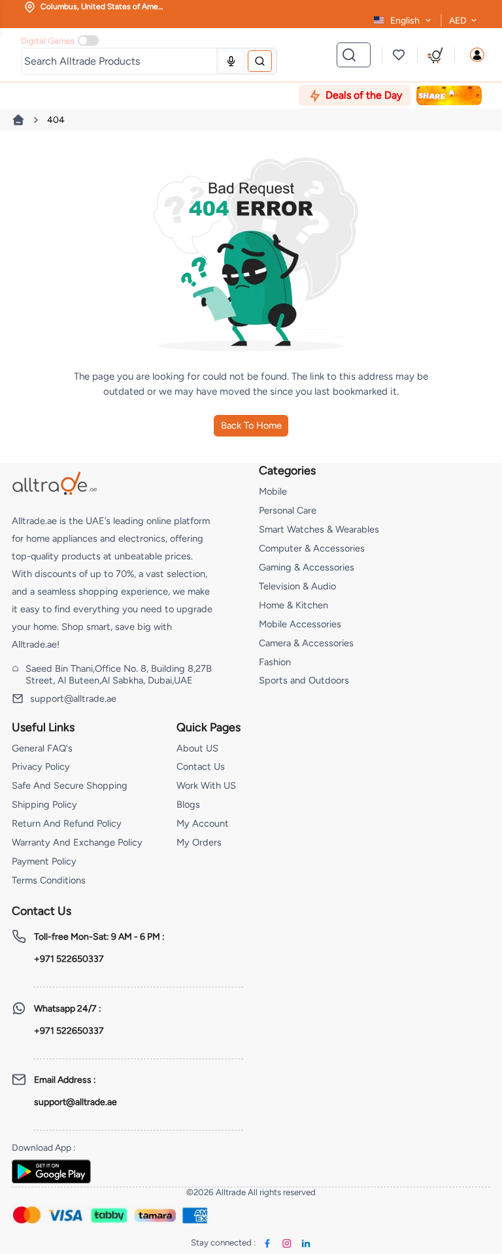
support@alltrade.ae (73, 698)
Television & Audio (297, 586)
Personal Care (287, 510)
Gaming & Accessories (306, 567)
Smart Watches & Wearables (319, 529)
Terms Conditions (49, 880)
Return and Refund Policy (67, 823)
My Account (202, 823)
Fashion (275, 662)
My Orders (199, 842)
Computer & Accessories (312, 548)
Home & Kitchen (293, 605)
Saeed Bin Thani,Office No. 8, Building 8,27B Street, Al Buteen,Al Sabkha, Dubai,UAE (118, 674)
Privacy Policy (41, 766)
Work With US (206, 785)
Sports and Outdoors (304, 680)
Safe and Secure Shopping (69, 785)
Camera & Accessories (306, 643)
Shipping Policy (44, 804)
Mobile (273, 491)
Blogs (188, 804)
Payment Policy (44, 861)
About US (197, 748)
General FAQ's (42, 748)
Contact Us (200, 766)
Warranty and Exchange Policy (77, 842)
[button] (477, 55)
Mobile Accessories (300, 624)
